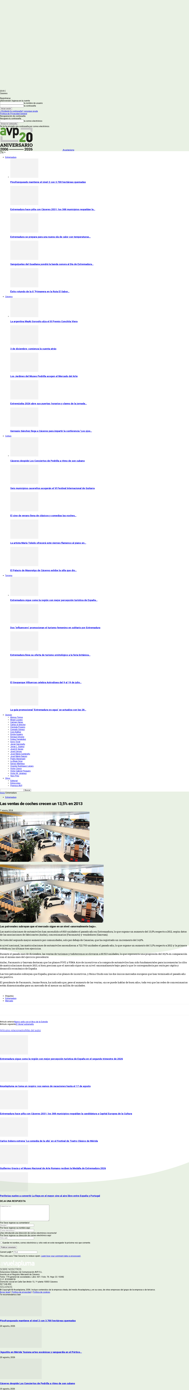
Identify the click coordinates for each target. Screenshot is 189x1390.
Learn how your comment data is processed (61, 1256)
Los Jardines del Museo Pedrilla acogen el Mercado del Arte (44, 376)
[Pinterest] (23, 1009)
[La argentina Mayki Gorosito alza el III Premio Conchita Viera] (24, 316)
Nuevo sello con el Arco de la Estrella (31, 1022)
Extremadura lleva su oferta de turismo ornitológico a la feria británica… (50, 655)
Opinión (8, 715)
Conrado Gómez (17, 729)
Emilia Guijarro (16, 734)
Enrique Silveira (17, 737)
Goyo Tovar (15, 741)
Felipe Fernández (18, 739)
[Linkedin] (32, 1009)
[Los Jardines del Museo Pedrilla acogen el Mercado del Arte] (24, 371)
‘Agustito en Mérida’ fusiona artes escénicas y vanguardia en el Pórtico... (41, 1352)
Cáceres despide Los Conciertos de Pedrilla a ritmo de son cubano (47, 460)
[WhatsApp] (41, 1009)
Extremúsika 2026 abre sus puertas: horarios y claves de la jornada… (48, 403)
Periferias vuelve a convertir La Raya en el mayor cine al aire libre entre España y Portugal (50, 1195)
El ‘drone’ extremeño (25, 1024)
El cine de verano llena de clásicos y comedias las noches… (43, 515)
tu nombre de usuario (33, 103)
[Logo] (2, 153)
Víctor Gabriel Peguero (20, 771)
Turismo (8, 575)
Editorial (14, 781)
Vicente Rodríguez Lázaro (22, 766)
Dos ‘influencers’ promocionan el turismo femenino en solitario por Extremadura (55, 627)
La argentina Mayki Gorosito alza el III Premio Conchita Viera (44, 321)
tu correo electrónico (33, 121)
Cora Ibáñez (15, 732)
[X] (13, 1009)
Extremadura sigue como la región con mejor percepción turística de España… (53, 600)
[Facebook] (4, 1009)
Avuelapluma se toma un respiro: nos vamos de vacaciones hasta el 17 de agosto (45, 1086)
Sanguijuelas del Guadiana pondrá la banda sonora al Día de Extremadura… (51, 264)
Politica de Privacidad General (13, 113)
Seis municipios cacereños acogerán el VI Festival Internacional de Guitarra (52, 488)
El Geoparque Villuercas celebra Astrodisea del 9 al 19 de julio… (46, 682)
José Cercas (16, 751)
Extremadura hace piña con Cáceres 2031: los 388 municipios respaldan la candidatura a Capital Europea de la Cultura (66, 1113)
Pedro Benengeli (17, 759)
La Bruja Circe (16, 761)
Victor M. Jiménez (18, 773)
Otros (7, 778)
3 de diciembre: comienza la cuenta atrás (33, 348)
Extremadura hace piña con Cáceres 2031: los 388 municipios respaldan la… (52, 209)
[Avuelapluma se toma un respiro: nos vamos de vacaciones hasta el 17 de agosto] (14, 1081)
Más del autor (33, 1030)
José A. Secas (16, 749)
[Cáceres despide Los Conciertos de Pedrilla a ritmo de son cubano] (24, 456)
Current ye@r (6, 1252)
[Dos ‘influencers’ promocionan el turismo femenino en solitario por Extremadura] (24, 622)
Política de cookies (41, 1292)
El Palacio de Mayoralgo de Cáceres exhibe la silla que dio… (43, 570)
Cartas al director (18, 724)
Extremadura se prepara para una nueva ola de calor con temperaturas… (50, 236)
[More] (59, 1009)
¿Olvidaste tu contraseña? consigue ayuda (19, 111)
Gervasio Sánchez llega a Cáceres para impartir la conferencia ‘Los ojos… (51, 431)
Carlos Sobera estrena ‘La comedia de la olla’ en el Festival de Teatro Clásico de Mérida (49, 1141)
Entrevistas (15, 783)
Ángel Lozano (16, 720)
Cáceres (9, 296)
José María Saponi (18, 756)
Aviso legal (5, 1292)
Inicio (2, 793)
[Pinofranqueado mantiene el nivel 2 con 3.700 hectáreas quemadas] (24, 177)
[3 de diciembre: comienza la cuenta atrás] (24, 344)
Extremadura (10, 157)
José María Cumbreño (20, 754)
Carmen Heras (16, 722)
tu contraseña (30, 106)
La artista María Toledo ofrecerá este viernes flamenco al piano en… (48, 543)
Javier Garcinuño (17, 744)
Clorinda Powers (17, 727)
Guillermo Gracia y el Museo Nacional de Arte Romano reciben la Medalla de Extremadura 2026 (53, 1168)
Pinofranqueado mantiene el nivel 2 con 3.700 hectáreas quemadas (48, 182)
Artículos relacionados (12, 1030)
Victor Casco (16, 768)
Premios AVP (16, 785)
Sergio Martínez (17, 763)
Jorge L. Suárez (17, 746)
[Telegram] (50, 1009)
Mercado (9, 1001)
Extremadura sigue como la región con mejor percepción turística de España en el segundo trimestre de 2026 (61, 1058)
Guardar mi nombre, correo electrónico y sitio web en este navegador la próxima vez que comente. (47, 1243)
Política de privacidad (21, 1292)
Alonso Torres (16, 717)
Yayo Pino (14, 776)
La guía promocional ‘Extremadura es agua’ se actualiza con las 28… (48, 709)
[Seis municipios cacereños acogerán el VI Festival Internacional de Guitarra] (24, 483)
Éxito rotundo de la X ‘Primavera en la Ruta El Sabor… (39, 291)
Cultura (8, 436)
